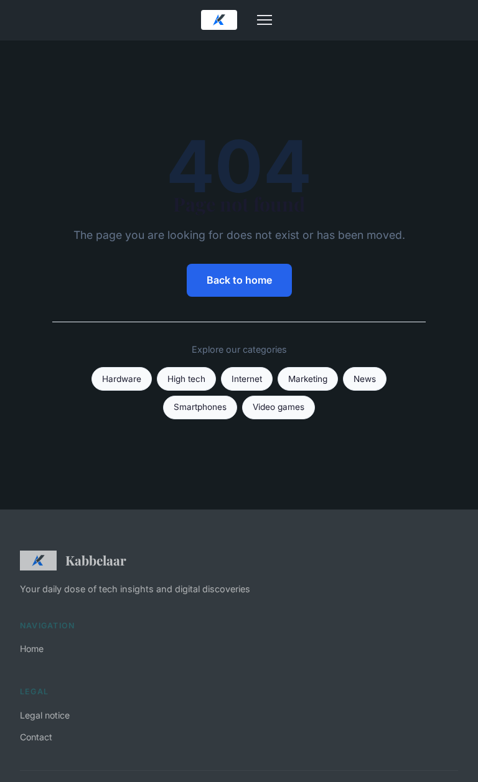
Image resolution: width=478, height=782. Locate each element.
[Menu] (264, 20)
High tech (186, 379)
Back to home (239, 280)
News (365, 379)
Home (32, 648)
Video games (278, 407)
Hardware (121, 379)
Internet (247, 379)
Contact (36, 737)
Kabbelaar (95, 560)
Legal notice (45, 715)
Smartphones (200, 407)
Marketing (307, 379)
